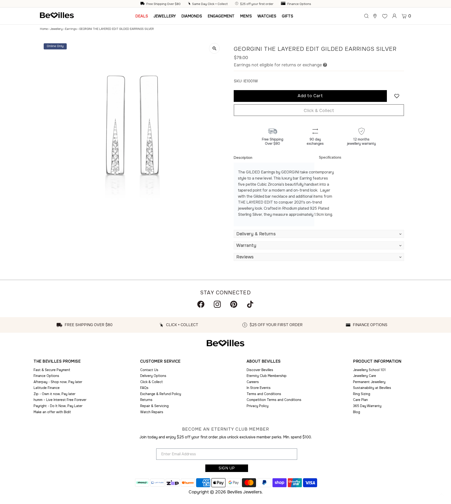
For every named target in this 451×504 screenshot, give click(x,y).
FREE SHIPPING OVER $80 (89, 324)
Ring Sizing (361, 394)
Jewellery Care (364, 376)
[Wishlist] (385, 16)
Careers (253, 382)
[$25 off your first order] (237, 4)
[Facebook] (200, 304)
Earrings (71, 29)
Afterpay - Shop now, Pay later (58, 382)
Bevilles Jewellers (244, 492)
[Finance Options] (284, 4)
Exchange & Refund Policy (160, 394)
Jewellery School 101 (369, 370)
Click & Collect (319, 110)
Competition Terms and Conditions (274, 400)
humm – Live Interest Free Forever (60, 400)
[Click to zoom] (214, 48)
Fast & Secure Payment (52, 370)
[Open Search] (366, 16)
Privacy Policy (257, 406)
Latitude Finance (47, 388)
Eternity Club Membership (267, 376)
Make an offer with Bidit (52, 412)
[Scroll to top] (441, 494)
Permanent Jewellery (369, 382)
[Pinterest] (233, 304)
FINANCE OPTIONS (370, 324)
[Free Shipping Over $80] (143, 4)
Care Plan (360, 400)
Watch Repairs (151, 412)
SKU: (238, 81)
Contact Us (149, 370)
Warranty (246, 245)
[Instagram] (217, 304)
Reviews (245, 257)
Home (44, 29)
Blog (356, 412)
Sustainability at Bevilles (372, 388)
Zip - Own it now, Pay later (54, 394)
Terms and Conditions (264, 394)
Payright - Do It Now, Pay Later (58, 406)
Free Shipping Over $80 (163, 4)
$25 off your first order (256, 4)
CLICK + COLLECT (182, 324)
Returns (146, 400)
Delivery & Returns (256, 233)
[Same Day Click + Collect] (189, 4)
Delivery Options (153, 376)
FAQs (144, 388)
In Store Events (259, 388)
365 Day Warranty (367, 406)
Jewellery (56, 29)
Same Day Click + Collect (210, 4)
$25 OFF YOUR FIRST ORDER (276, 324)
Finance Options (299, 4)
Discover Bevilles (260, 370)
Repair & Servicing (154, 406)
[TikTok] (250, 304)
